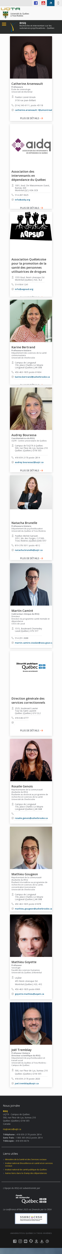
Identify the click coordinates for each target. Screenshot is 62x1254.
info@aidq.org (22, 199)
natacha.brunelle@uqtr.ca (29, 550)
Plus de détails (29, 118)
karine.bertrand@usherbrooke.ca (32, 376)
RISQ (37, 25)
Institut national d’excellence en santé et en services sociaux (29, 1164)
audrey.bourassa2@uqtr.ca (29, 462)
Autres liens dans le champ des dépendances (26, 1173)
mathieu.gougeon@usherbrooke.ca (33, 908)
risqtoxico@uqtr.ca (12, 1129)
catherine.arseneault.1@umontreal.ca (35, 110)
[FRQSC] (31, 1199)
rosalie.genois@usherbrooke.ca (31, 818)
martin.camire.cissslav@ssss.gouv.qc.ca (35, 642)
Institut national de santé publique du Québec (26, 1169)
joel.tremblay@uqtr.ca (27, 1083)
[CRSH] (31, 1218)
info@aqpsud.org (24, 289)
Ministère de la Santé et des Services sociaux (25, 1159)
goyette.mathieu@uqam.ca (29, 993)
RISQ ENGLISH (50, 3)
